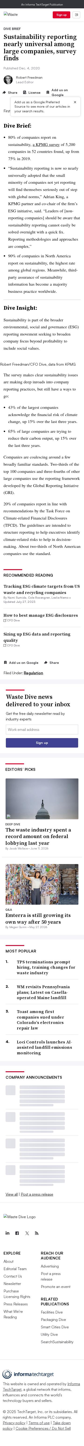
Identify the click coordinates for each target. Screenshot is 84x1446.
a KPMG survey (46, 144)
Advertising (50, 1266)
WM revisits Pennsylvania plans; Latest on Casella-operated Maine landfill (43, 992)
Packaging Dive (53, 1319)
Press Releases (16, 1304)
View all (12, 1194)
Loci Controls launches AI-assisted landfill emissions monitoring (44, 1047)
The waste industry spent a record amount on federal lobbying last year (38, 836)
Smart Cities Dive (55, 1327)
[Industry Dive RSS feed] (37, 1233)
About (9, 1261)
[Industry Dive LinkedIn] (7, 1233)
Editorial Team (15, 1268)
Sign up (61, 14)
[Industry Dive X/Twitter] (27, 1233)
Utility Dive (49, 1334)
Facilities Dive (52, 1312)
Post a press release (37, 1194)
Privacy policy (14, 1422)
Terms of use (39, 1422)
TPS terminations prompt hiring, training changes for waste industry (46, 967)
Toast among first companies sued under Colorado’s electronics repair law (40, 1020)
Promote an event (55, 1286)
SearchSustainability (57, 1341)
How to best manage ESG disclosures (41, 615)
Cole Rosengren (39, 597)
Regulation (33, 673)
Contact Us (13, 1276)
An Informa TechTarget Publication (42, 4)
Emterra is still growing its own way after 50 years (38, 918)
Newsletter (12, 1283)
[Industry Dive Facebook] (17, 1233)
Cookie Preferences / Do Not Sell (43, 1428)
